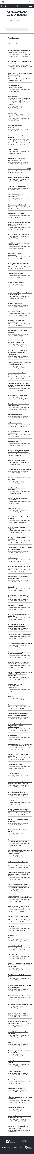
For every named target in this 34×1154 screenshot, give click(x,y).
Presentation (17, 25)
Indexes (26, 25)
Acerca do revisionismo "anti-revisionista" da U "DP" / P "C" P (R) (19, 1022)
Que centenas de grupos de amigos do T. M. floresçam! (20, 548)
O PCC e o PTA (12, 954)
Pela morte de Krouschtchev (17, 186)
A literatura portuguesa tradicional (20, 985)
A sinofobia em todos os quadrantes (16, 254)
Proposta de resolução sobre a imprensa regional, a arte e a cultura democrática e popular (18, 885)
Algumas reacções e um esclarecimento (16, 321)
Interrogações (12, 113)
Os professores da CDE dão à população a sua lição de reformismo (17, 352)
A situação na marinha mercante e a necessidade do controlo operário (20, 896)
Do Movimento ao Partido (16, 1088)
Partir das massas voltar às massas (19, 996)
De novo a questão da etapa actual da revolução (20, 1051)
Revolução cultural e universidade (19, 222)
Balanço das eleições (15, 303)
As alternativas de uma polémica (19, 234)
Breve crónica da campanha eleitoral (17, 331)
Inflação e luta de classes (16, 460)
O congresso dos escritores (17, 705)
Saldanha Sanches (14, 508)
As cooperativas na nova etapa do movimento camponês (19, 1116)
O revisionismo (13, 149)
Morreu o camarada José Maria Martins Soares (18, 432)
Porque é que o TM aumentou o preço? (18, 830)
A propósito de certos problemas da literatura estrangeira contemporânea (20, 725)
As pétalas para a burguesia (17, 395)
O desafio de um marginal (16, 158)
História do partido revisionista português (18, 755)
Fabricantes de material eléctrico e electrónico (20, 1097)
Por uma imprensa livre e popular (19, 469)
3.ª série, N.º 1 (25, 1130)
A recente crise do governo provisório (17, 538)
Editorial (11, 587)
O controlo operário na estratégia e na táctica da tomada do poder (20, 745)
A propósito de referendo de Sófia (19, 61)
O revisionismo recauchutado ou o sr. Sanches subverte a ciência (19, 840)
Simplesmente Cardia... (16, 282)
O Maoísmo (11, 926)
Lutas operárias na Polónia (17, 1013)
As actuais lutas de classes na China (20, 1004)
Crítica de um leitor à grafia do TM (19, 635)
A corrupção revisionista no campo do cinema (20, 478)
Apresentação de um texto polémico (17, 136)
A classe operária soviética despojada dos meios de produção (19, 596)
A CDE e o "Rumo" (14, 312)
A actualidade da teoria (16, 213)
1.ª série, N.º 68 (25, 79)
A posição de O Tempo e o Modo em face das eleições (20, 293)
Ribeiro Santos (13, 441)
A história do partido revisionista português (19, 615)
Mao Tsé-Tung (12, 935)
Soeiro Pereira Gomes (15, 764)
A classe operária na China (17, 373)
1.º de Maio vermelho (15, 423)
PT (29, 2)
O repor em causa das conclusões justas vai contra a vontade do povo (19, 874)
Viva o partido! (13, 735)
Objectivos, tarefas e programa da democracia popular (19, 652)
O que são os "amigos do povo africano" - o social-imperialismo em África (19, 385)
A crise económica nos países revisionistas (17, 499)
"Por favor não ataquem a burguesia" (16, 488)
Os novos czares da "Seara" (17, 205)
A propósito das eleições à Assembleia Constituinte (16, 625)
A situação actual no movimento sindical (19, 1061)
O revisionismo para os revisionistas (15, 195)
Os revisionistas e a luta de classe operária (19, 517)
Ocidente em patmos (15, 125)
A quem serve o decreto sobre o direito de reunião (18, 577)
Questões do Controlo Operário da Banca (19, 975)
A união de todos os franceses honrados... (18, 264)
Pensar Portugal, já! (14, 1071)
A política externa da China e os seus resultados (19, 243)
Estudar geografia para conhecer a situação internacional (19, 363)
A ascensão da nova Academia (18, 1126)
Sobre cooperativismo (15, 274)
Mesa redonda (12, 96)
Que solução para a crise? (16, 1107)
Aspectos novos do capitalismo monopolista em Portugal (18, 907)
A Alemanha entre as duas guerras (19, 50)
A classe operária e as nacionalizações (15, 685)
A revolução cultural (15, 946)
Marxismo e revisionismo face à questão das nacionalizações (18, 714)
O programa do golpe (15, 414)
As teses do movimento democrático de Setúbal (16, 341)
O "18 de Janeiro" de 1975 (16, 792)
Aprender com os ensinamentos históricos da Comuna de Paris (18, 663)
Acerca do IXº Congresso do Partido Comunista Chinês (20, 74)
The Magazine (6, 25)
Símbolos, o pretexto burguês (18, 862)
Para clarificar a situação (16, 1080)
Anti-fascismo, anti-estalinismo (18, 177)
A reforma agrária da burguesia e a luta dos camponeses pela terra (20, 782)
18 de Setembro (13, 773)
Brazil (20, 6)
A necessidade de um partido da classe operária (19, 567)
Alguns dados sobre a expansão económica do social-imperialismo (19, 810)
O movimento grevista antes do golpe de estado (18, 404)
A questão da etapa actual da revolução (18, 1032)
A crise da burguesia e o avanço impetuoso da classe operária (18, 451)
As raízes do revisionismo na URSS (19, 169)
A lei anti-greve (13, 558)
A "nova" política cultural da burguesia (17, 528)
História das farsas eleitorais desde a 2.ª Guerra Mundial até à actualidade (20, 673)
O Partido (11, 1042)
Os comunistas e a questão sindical (20, 643)
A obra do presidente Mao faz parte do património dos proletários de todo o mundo (20, 964)
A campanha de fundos (15, 606)
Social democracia (14, 85)
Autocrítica (12, 696)
